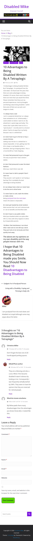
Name (4, 460)
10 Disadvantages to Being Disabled (15, 270)
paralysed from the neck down (16, 198)
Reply (8, 359)
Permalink (26, 349)
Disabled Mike (16, 6)
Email (3, 469)
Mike (16, 82)
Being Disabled (14, 62)
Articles (6, 62)
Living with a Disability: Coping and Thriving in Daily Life (17, 289)
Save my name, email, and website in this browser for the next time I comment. (15, 491)
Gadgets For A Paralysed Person (15, 284)
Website (4, 478)
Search (29, 514)
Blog (21, 62)
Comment (5, 434)
